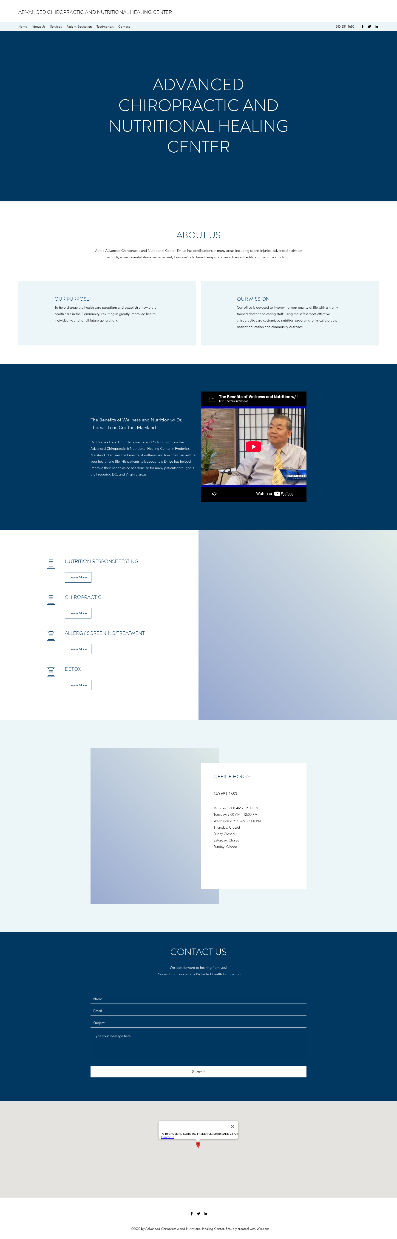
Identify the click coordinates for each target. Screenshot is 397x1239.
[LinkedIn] (376, 26)
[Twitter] (369, 26)
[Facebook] (362, 26)
